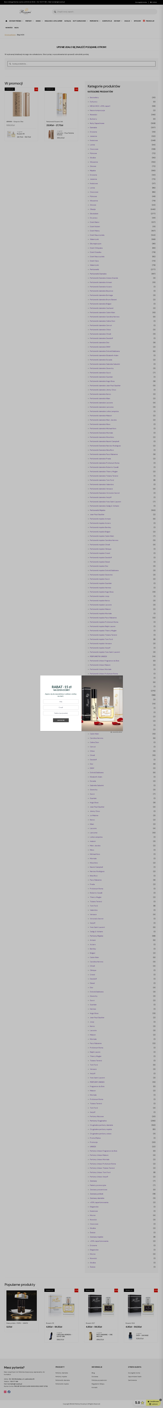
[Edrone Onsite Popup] (81, 704)
